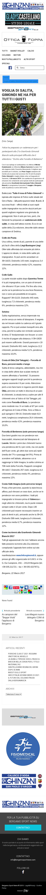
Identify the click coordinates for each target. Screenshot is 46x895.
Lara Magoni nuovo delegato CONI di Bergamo (34, 616)
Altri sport (29, 59)
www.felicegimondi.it (26, 555)
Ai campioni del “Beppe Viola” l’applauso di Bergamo (11, 617)
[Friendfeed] (31, 587)
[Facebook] (10, 587)
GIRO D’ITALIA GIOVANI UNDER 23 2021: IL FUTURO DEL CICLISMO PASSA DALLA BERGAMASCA (24, 678)
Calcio (30, 51)
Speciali (6, 63)
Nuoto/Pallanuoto (11, 59)
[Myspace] (26, 587)
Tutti (5, 51)
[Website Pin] (6, 587)
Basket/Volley (17, 51)
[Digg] (16, 591)
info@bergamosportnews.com (23, 860)
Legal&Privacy (30, 885)
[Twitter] (22, 587)
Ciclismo (6, 55)
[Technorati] (36, 587)
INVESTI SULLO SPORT (17, 672)
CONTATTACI (23, 827)
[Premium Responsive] (30, 591)
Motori (17, 55)
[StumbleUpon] (25, 591)
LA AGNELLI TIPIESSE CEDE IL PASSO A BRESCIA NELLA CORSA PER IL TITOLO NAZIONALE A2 (24, 661)
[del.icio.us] (40, 587)
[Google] (21, 591)
